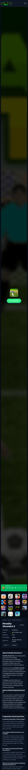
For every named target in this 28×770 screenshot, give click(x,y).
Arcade (15, 645)
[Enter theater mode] (24, 588)
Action (9, 620)
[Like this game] (13, 588)
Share (22, 625)
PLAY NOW (15, 301)
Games (4, 620)
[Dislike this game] (15, 588)
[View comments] (21, 588)
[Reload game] (18, 588)
